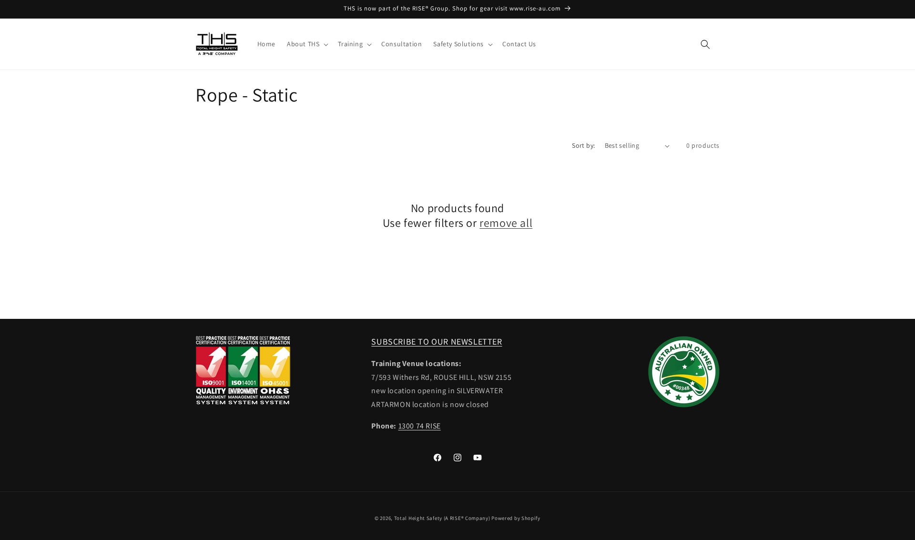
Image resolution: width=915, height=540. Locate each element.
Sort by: (583, 145)
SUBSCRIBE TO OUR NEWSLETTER (436, 341)
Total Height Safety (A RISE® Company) (442, 518)
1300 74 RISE (419, 426)
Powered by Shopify (515, 518)
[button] (306, 44)
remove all (505, 222)
